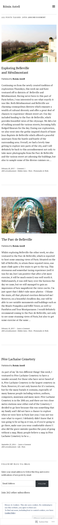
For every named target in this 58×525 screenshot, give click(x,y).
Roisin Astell (19, 79)
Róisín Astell (11, 6)
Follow (42, 484)
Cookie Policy (10, 513)
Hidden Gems (22, 171)
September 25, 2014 (8, 444)
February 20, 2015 (7, 169)
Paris (30, 171)
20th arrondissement (8, 171)
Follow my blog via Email (15, 464)
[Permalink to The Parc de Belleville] (29, 232)
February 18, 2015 (7, 328)
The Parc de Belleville (16, 239)
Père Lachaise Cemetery (18, 359)
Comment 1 (21, 169)
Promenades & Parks (41, 171)
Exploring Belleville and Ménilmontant (15, 70)
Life (19, 447)
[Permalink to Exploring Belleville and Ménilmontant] (29, 61)
